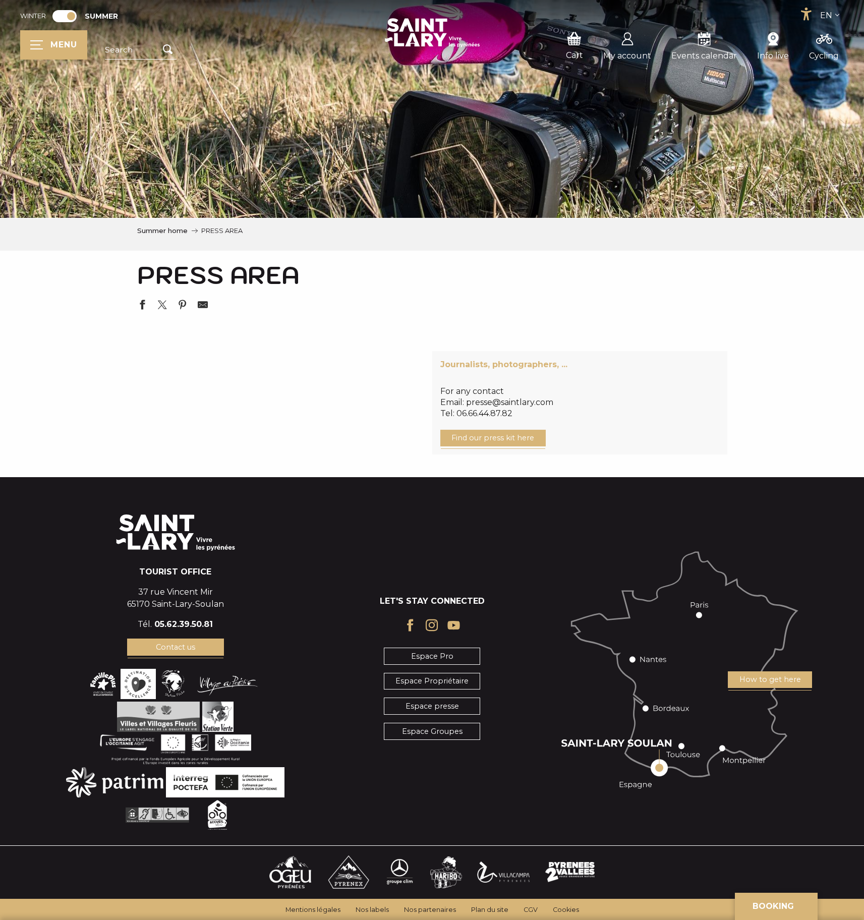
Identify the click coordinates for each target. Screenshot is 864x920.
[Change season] (67, 16)
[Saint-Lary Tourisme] (432, 33)
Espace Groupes (432, 731)
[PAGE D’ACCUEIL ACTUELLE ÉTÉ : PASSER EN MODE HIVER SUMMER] (64, 16)
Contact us (175, 647)
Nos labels (372, 909)
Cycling (824, 56)
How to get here (770, 679)
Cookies (566, 909)
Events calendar (704, 56)
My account (627, 56)
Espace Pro (432, 656)
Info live (773, 56)
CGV (531, 909)
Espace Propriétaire (432, 680)
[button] (141, 50)
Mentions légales (312, 909)
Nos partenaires (430, 909)
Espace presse (432, 706)
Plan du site (489, 909)
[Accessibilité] (806, 14)
